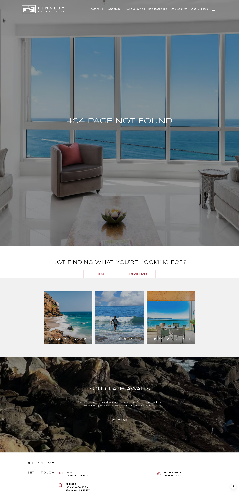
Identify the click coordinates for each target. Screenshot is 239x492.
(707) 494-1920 (172, 476)
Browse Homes (138, 274)
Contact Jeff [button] (119, 420)
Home (101, 274)
